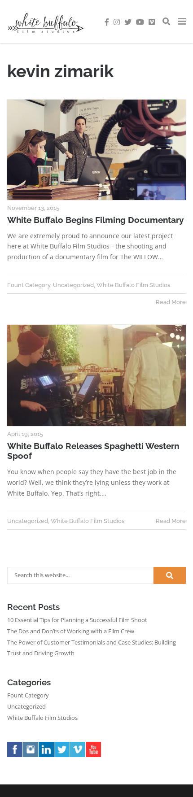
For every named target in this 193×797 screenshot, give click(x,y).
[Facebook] (16, 757)
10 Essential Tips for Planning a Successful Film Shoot (77, 620)
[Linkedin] (47, 757)
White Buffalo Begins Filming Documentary (95, 220)
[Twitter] (63, 757)
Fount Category (28, 284)
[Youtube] (94, 757)
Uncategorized (73, 284)
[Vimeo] (79, 757)
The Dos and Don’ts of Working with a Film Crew (70, 631)
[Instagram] (31, 757)
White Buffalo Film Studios (133, 284)
